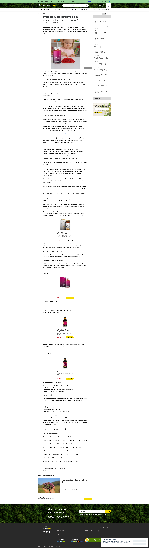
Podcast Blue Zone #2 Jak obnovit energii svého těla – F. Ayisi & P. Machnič (101, 65)
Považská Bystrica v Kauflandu (104, 527)
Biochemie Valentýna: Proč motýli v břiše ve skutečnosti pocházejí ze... (101, 85)
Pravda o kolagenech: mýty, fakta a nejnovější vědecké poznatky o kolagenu (102, 32)
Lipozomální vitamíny (45, 9)
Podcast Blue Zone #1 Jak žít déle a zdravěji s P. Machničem (101, 71)
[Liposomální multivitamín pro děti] (65, 363)
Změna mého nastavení (139, 543)
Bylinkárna (66, 9)
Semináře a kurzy (74, 529)
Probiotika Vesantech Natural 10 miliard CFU (62, 233)
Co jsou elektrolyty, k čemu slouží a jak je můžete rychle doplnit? (101, 53)
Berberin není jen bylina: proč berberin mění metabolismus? (101, 43)
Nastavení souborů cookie (62, 535)
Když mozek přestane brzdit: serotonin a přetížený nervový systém (101, 26)
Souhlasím (139, 540)
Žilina (99, 530)
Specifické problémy (104, 9)
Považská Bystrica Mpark (103, 529)
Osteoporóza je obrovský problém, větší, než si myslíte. (101, 21)
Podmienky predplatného (62, 531)
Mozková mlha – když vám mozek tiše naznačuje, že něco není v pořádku (101, 59)
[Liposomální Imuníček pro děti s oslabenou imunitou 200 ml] (65, 321)
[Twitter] (47, 531)
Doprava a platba (88, 527)
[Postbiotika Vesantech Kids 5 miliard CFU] (65, 282)
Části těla (94, 9)
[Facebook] (49, 531)
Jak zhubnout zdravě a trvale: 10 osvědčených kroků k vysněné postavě (102, 91)
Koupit (69, 297)
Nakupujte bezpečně (88, 530)
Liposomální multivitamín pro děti (64, 371)
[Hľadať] (87, 5)
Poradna (93, 1)
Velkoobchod (87, 531)
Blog (98, 1)
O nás (102, 1)
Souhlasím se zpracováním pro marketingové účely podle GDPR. (93, 514)
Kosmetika (74, 9)
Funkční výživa (56, 9)
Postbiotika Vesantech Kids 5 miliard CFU (63, 290)
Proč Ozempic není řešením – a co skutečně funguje (101, 38)
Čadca (99, 531)
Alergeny (72, 531)
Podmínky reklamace (61, 530)
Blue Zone (89, 1)
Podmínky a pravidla (61, 529)
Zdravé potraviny (84, 9)
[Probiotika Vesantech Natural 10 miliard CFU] (65, 224)
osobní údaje (91, 514)
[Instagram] (44, 531)
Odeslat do (97, 112)
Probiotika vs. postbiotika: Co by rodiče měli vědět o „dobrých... (102, 80)
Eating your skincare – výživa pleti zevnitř (101, 76)
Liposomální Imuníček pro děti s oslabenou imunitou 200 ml (63, 330)
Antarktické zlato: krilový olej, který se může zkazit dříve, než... (102, 48)
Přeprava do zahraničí (89, 529)
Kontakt (105, 1)
